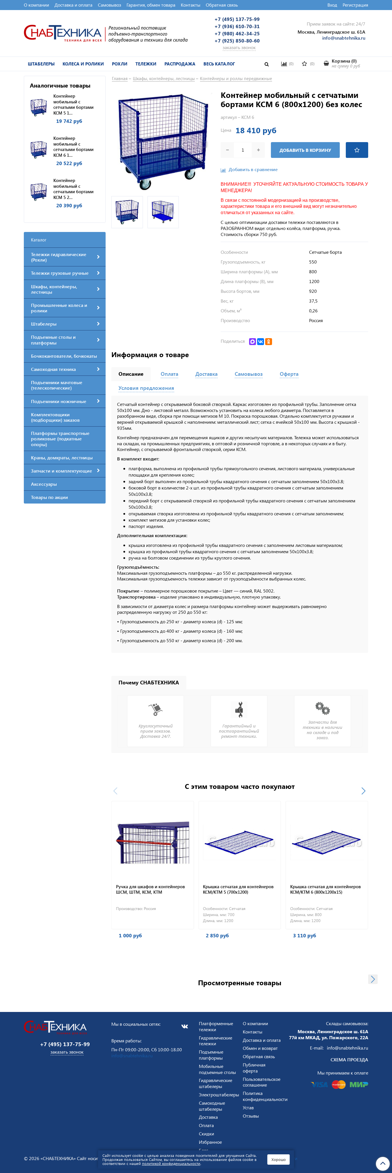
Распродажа (179, 64)
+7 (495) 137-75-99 (237, 19)
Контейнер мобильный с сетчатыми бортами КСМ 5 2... (73, 185)
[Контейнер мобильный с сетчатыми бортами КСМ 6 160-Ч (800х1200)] (39, 150)
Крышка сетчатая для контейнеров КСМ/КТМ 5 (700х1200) (199, 889)
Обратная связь (222, 5)
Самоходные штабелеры (212, 1106)
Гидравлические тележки (215, 1041)
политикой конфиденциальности (171, 1163)
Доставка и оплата (73, 5)
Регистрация (355, 5)
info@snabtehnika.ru (343, 38)
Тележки (145, 64)
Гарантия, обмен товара (151, 5)
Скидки (206, 1134)
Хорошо (278, 1159)
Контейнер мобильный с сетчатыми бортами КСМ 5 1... (73, 101)
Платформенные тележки (216, 1026)
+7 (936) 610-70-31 (237, 26)
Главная (120, 78)
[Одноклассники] (268, 341)
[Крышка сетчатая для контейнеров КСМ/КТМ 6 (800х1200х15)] (288, 842)
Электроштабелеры (219, 1094)
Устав (248, 1107)
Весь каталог (219, 64)
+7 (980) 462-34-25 (237, 33)
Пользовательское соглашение (261, 1082)
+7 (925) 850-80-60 (237, 40)
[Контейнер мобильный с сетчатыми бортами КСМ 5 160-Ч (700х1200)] (39, 108)
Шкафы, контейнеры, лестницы (164, 78)
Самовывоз (109, 5)
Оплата (206, 1125)
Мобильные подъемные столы (217, 1069)
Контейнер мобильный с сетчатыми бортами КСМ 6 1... (73, 143)
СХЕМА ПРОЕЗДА (349, 1059)
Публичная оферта (254, 1068)
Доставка (208, 1117)
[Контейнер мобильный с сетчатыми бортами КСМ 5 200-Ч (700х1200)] (39, 192)
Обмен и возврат (260, 1048)
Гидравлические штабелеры (215, 1083)
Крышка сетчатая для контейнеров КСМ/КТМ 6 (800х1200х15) (286, 889)
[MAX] (252, 341)
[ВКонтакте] (260, 341)
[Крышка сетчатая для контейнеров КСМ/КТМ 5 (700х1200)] (201, 842)
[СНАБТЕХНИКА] (65, 33)
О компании (36, 5)
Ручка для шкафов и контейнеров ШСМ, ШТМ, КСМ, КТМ (111, 889)
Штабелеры (41, 64)
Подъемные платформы (211, 1055)
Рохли (119, 64)
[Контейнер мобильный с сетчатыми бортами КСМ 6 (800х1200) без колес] (163, 141)
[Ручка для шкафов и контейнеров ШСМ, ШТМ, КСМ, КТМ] (114, 842)
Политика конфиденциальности (265, 1096)
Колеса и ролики (83, 64)
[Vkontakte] (184, 1026)
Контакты (190, 5)
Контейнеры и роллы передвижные (236, 78)
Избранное (210, 1142)
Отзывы (251, 1116)
